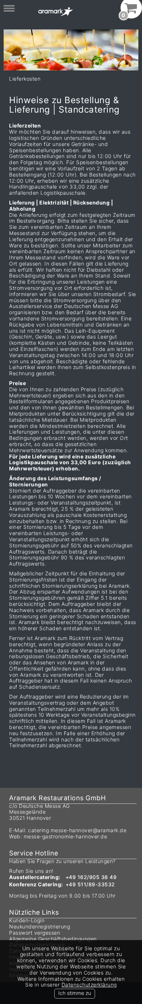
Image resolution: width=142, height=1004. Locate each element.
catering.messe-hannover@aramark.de (77, 830)
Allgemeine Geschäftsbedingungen (53, 939)
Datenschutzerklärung (89, 984)
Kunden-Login (26, 920)
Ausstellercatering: (34, 877)
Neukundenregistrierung (39, 926)
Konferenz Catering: (36, 884)
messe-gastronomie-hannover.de (65, 836)
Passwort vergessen (34, 933)
